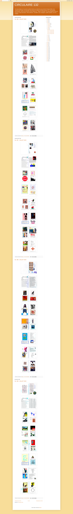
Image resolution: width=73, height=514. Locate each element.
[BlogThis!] (33, 135)
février (48, 39)
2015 (47, 50)
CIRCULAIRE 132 (26, 4)
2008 (47, 58)
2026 (47, 18)
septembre (49, 26)
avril (48, 37)
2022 (47, 42)
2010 (47, 56)
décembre (49, 23)
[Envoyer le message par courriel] (30, 135)
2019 (47, 45)
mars (48, 38)
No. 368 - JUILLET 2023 (20, 19)
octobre (49, 25)
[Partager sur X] (34, 135)
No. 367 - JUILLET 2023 (20, 140)
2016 (47, 49)
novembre (49, 24)
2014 (47, 51)
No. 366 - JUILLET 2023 (20, 259)
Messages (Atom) (20, 502)
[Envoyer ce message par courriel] (32, 135)
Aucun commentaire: (26, 135)
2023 (47, 22)
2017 (47, 48)
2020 (47, 44)
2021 (47, 43)
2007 (47, 59)
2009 (47, 57)
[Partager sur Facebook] (35, 135)
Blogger (40, 507)
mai (48, 36)
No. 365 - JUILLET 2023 (20, 381)
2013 (47, 52)
